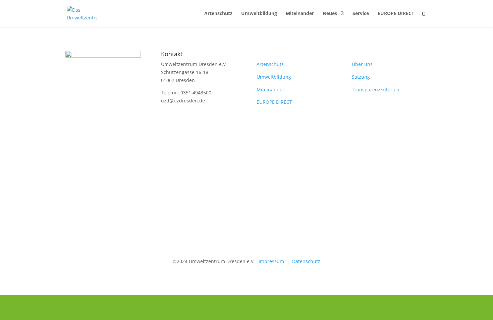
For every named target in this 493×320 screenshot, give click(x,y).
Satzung (361, 77)
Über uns (362, 64)
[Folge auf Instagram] (193, 137)
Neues (330, 13)
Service (360, 13)
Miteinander (300, 13)
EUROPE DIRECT (396, 13)
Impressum (269, 261)
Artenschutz (218, 13)
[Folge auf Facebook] (166, 137)
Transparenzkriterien (375, 89)
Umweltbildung (259, 13)
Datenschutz (306, 261)
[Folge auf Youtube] (179, 137)
